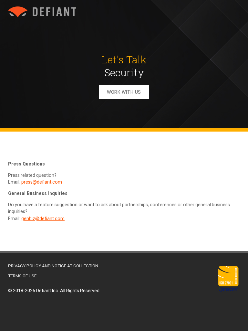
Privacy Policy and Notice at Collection (53, 265)
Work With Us (124, 92)
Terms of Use (22, 275)
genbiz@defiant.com (43, 218)
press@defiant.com (41, 182)
